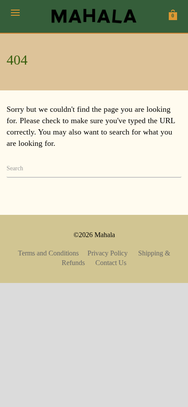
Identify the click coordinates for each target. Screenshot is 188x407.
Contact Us (110, 262)
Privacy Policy (107, 253)
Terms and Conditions (48, 253)
